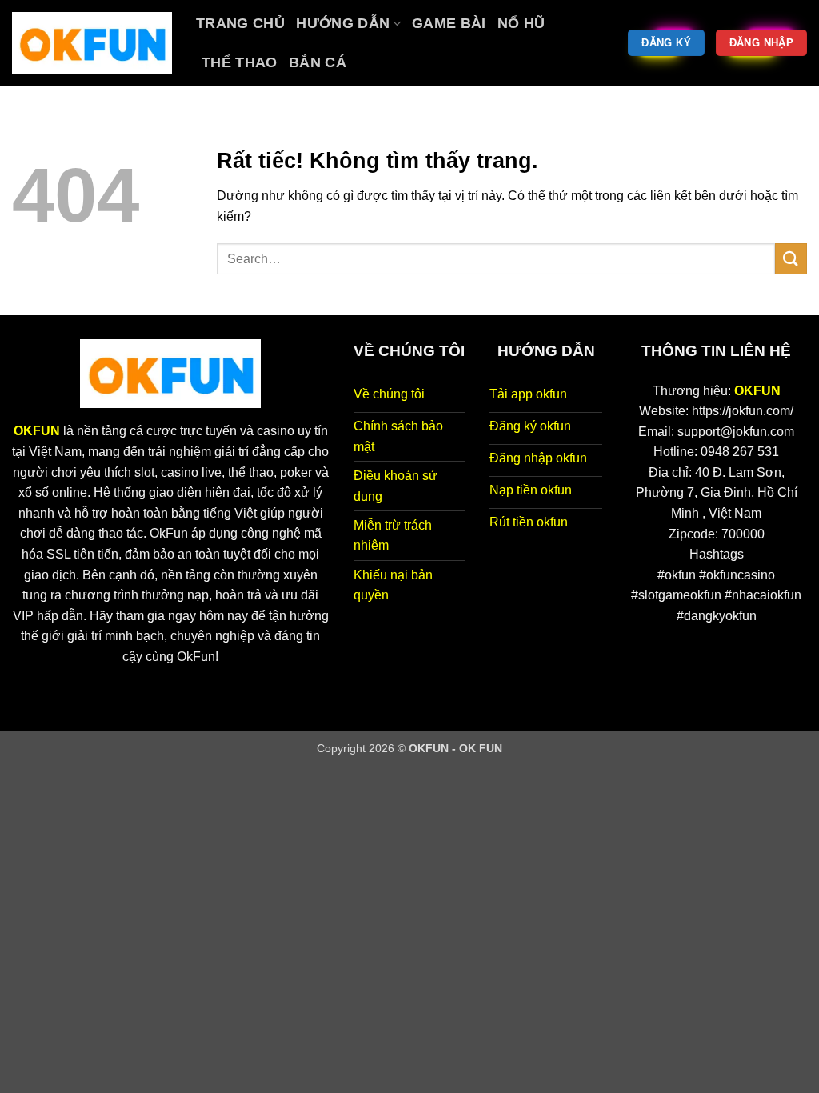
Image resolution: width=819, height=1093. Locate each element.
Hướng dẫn (343, 23)
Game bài (449, 23)
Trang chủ (240, 23)
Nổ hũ (521, 23)
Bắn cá (317, 62)
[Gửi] (791, 258)
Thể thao (240, 62)
